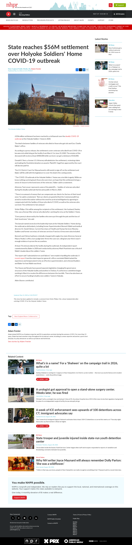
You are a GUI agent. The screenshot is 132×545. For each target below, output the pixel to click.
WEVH (75, 526)
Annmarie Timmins (41, 445)
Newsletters (27, 20)
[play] (8, 14)
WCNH (75, 522)
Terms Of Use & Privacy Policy (82, 514)
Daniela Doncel (40, 416)
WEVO (75, 531)
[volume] (14, 14)
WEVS (75, 534)
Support (120, 5)
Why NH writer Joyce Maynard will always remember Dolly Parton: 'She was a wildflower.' (78, 462)
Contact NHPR (51, 514)
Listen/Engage (64, 20)
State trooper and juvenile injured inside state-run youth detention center (78, 439)
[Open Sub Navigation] (19, 20)
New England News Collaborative (25, 316)
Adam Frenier (36, 69)
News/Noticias (12, 20)
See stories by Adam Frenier (19, 341)
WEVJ (74, 528)
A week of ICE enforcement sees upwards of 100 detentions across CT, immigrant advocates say (78, 411)
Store (111, 20)
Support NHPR (19, 497)
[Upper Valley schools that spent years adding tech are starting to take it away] (101, 103)
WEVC (75, 523)
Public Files (76, 518)
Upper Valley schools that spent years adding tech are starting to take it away (115, 107)
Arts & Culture (40, 457)
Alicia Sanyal (39, 467)
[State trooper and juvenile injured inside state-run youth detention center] (21, 441)
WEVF (75, 525)
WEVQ (75, 533)
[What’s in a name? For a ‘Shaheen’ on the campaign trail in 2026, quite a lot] (101, 65)
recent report (20, 258)
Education (112, 100)
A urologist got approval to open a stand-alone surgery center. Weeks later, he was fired (75, 391)
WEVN (75, 530)
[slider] (17, 14)
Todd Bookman (40, 370)
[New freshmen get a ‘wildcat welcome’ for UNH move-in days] (101, 48)
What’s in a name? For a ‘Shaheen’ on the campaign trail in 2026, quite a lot (77, 364)
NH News (111, 45)
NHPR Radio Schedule (54, 519)
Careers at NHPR (52, 523)
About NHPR (79, 20)
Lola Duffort (39, 396)
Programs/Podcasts (45, 20)
